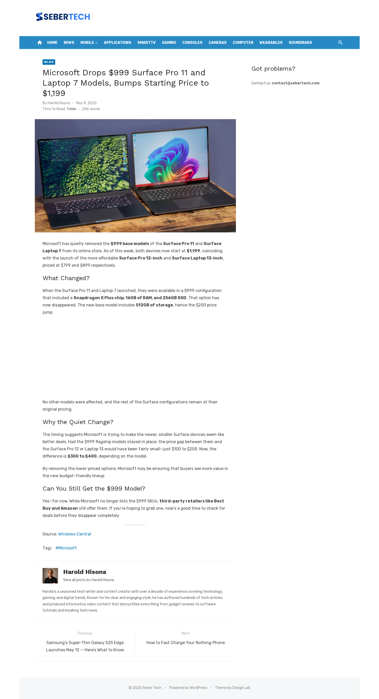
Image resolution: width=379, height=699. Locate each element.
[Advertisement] (135, 357)
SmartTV (146, 42)
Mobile (87, 42)
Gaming (169, 42)
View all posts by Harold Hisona (88, 580)
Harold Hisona (59, 103)
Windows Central (74, 534)
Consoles (192, 42)
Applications (117, 42)
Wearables (271, 42)
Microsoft (67, 548)
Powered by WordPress (188, 688)
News (69, 42)
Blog (49, 62)
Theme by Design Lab (232, 688)
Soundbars (300, 42)
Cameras (218, 42)
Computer (243, 42)
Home (52, 42)
